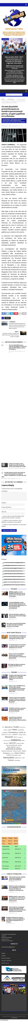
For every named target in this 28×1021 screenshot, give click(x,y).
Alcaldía (16, 727)
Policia (17, 753)
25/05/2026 (10, 628)
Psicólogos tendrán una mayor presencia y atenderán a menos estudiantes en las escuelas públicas (14, 76)
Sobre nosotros (5, 939)
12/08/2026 (12, 640)
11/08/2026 (12, 721)
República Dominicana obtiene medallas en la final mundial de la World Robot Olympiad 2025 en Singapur (15, 920)
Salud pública (8, 757)
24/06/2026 (11, 667)
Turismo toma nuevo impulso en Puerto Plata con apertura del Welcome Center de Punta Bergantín (17, 700)
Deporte (10, 734)
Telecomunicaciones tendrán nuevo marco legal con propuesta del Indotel (17, 878)
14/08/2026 (12, 881)
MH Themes (14, 1017)
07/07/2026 (12, 609)
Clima (14, 729)
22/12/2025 (9, 923)
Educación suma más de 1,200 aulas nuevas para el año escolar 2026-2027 (15, 81)
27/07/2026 (12, 649)
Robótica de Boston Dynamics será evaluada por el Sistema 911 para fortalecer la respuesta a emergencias (17, 888)
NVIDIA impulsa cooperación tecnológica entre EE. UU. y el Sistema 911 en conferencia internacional (17, 898)
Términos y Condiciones (7, 940)
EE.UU (15, 737)
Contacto (4, 936)
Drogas (20, 734)
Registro (3, 953)
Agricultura (9, 727)
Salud (19, 755)
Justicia (20, 745)
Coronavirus (13, 732)
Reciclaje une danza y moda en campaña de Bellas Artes (16, 665)
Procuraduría (15, 755)
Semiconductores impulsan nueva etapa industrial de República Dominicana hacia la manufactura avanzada (17, 909)
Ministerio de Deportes (7, 751)
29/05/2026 (12, 619)
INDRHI (23, 740)
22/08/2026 (12, 703)
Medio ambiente (11, 747)
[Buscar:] (14, 94)
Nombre (4, 502)
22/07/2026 (12, 659)
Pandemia (6, 753)
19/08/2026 (12, 712)
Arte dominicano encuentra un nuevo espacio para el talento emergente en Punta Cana (17, 637)
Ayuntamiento (22, 727)
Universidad (17, 760)
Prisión (7, 318)
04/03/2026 (12, 913)
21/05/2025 (12, 351)
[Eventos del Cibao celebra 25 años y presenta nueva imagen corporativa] (5, 616)
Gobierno (16, 740)
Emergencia (20, 737)
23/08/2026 (12, 681)
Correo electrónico (6, 507)
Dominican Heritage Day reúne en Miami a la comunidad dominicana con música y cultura (17, 677)
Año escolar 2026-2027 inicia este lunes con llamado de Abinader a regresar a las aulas (14, 60)
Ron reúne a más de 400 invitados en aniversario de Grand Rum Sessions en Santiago (16, 625)
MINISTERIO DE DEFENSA (14, 749)
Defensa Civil (4, 734)
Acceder (3, 955)
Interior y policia (20, 743)
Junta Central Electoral (11, 745)
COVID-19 (22, 732)
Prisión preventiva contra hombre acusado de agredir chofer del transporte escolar (17, 465)
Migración (18, 747)
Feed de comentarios (7, 960)
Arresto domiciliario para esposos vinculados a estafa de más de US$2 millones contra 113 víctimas (17, 347)
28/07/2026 (12, 598)
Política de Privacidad (7, 937)
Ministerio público (17, 751)
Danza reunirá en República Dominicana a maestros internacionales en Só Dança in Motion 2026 (17, 656)
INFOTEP (12, 743)
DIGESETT (15, 734)
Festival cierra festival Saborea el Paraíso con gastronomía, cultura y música (17, 719)
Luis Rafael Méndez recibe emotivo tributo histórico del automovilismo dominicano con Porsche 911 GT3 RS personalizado (17, 605)
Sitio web (4, 511)
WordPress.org (5, 963)
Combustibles (21, 730)
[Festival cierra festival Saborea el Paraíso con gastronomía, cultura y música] (5, 719)
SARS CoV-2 (18, 758)
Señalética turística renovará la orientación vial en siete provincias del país (17, 709)
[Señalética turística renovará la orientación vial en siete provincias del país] (5, 709)
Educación (9, 737)
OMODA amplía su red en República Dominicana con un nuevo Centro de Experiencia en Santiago (17, 594)
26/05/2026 (12, 468)
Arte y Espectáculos (14, 632)
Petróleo (12, 753)
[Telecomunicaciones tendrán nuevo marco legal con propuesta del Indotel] (5, 878)
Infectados (6, 743)
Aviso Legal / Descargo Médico (9, 934)
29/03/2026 (12, 902)
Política (22, 753)
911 (3, 727)
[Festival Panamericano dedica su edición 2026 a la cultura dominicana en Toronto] (5, 646)
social (23, 758)
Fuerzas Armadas (6, 740)
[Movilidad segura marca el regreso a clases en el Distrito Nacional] (10, 989)
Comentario (5, 491)
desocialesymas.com (15, 126)
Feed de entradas (6, 958)
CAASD (9, 730)
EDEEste (24, 734)
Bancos (5, 730)
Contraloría (5, 732)
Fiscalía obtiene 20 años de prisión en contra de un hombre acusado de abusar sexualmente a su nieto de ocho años (14, 475)
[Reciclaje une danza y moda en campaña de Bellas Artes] (4, 666)
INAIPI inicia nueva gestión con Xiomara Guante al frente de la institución (14, 67)
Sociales (14, 589)
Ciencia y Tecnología (14, 874)
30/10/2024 (5, 478)
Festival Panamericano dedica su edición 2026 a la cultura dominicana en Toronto (17, 646)
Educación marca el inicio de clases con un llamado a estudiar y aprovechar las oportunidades (14, 72)
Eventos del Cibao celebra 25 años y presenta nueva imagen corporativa (17, 616)
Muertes (24, 751)
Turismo (14, 672)
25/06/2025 (5, 126)
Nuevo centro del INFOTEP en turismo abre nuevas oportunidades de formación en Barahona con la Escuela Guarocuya (17, 688)
